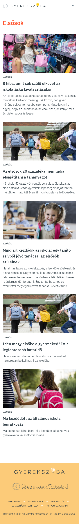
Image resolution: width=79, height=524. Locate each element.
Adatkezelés (57, 501)
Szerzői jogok (36, 501)
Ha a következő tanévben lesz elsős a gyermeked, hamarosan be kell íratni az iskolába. (35, 358)
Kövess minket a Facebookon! (45, 487)
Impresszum (14, 501)
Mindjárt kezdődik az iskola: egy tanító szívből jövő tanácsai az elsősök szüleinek (37, 256)
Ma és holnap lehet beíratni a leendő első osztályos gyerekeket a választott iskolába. (36, 433)
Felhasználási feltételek (24, 506)
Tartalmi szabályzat (57, 506)
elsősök (7, 77)
